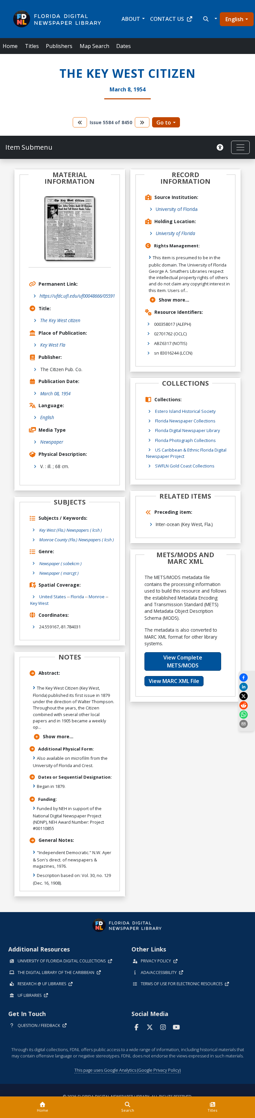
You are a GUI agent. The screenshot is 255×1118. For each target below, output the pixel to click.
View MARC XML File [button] (174, 681)
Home (10, 46)
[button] (209, 18)
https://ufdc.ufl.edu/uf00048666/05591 (77, 296)
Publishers (59, 46)
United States (52, 597)
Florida (77, 597)
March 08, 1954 (55, 393)
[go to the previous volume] (80, 122)
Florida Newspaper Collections (185, 421)
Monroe (97, 597)
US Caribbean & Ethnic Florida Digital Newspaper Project (186, 453)
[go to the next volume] (142, 122)
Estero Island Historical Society (185, 411)
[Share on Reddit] (246, 705)
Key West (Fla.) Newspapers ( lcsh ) (70, 530)
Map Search (94, 46)
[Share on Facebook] (246, 677)
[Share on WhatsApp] (246, 714)
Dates (123, 46)
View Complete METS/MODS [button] (182, 661)
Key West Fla (52, 345)
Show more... (58, 736)
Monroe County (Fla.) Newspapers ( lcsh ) (76, 540)
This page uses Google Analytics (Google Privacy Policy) (127, 1070)
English (234, 19)
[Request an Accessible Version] (221, 147)
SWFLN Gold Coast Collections (184, 466)
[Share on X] (246, 696)
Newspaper (51, 442)
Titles (32, 46)
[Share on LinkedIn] (246, 687)
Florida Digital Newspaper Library (187, 430)
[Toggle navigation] (240, 147)
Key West (39, 603)
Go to (163, 122)
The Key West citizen (60, 320)
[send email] (246, 724)
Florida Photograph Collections (185, 440)
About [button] (131, 19)
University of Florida (177, 209)
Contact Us (167, 19)
